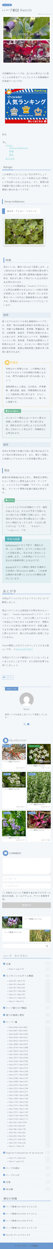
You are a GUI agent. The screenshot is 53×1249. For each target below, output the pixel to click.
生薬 (27, 963)
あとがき (10, 158)
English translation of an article (27, 1152)
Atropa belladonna (18, 148)
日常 (27, 1182)
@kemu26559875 (24, 649)
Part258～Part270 (29, 1078)
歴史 (11, 155)
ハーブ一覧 (7, 5)
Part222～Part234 (29, 1088)
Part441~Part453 (29, 1030)
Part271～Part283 (29, 1074)
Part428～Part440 (29, 1034)
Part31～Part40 (29, 991)
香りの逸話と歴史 (27, 1015)
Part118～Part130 (29, 1115)
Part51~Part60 (29, 984)
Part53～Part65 (29, 1132)
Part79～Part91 (29, 1125)
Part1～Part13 (29, 1146)
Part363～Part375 (29, 1051)
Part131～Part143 (29, 1112)
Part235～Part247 (29, 1085)
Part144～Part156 (29, 1108)
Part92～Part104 (29, 1122)
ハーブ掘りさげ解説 (27, 1007)
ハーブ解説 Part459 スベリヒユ (21, 1213)
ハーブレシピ (27, 1175)
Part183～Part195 (29, 1098)
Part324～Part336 (29, 1061)
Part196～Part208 (29, 1095)
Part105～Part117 (29, 1119)
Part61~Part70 (28, 980)
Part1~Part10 (29, 1001)
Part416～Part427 (29, 1037)
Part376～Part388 (29, 1047)
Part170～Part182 (29, 1102)
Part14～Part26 (29, 1142)
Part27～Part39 (29, 1139)
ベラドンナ (8, 677)
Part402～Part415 (29, 1040)
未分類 (27, 1189)
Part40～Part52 (29, 1136)
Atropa (9, 145)
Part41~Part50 (29, 987)
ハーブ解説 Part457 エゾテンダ (21, 1227)
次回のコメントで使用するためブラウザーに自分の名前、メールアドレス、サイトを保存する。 (26, 896)
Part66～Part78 (29, 1129)
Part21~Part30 (29, 994)
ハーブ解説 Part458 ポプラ (19, 1220)
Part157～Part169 (29, 1105)
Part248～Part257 (29, 1081)
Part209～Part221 (29, 1091)
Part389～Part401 (29, 1044)
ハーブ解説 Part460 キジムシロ (21, 1206)
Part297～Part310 (29, 1068)
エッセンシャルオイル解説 (27, 975)
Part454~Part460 (28, 1027)
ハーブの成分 (27, 1168)
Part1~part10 (28, 969)
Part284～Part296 (29, 1071)
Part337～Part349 (29, 1057)
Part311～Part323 (29, 1064)
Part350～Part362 (29, 1054)
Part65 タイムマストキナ (18, 1235)
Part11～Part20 (29, 997)
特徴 (11, 151)
